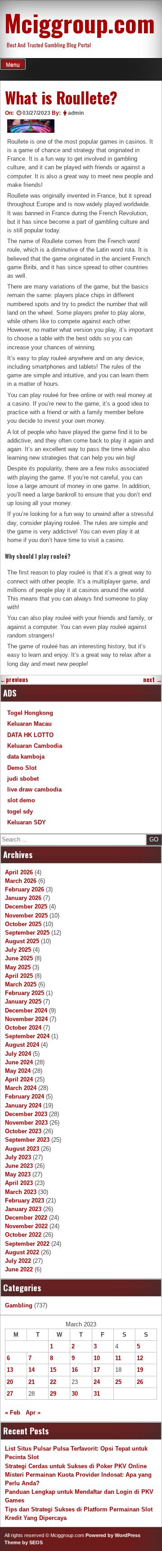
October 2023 (23, 1131)
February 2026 (24, 889)
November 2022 (26, 1226)
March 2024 (20, 1088)
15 (53, 1369)
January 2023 (23, 1209)
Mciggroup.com (79, 22)
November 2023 (26, 1122)
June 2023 (19, 1165)
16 (75, 1369)
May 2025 (18, 967)
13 (10, 1369)
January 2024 (23, 1105)
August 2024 (22, 1044)
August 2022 (22, 1252)
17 (97, 1369)
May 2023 (18, 1174)
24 (97, 1382)
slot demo (21, 800)
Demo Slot (21, 767)
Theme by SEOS (23, 1542)
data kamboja (26, 756)
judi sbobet (23, 778)
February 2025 (24, 993)
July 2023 (18, 1157)
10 (97, 1358)
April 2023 (19, 1183)
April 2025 (19, 975)
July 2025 (18, 949)
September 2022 (27, 1243)
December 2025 (26, 906)
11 (118, 1358)
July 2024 (18, 1053)
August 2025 (22, 941)
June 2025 (19, 958)
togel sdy (20, 811)
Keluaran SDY (26, 822)
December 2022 (26, 1217)
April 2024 (19, 1079)
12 (140, 1358)
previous (14, 679)
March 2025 (20, 984)
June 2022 (19, 1269)
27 (10, 1393)
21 (31, 1382)
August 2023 (22, 1148)
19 (140, 1369)
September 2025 (27, 932)
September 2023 (27, 1139)
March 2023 (20, 1192)
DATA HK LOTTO (30, 735)
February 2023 (24, 1200)
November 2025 (26, 915)
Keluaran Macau (29, 723)
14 (31, 1369)
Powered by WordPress (113, 1535)
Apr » (33, 1412)
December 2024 (26, 1010)
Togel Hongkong (30, 713)
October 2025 (23, 924)
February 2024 (24, 1096)
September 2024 (27, 1036)
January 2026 (23, 898)
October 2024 (23, 1027)
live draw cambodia (34, 789)
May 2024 (18, 1070)
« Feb (12, 1412)
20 (10, 1382)
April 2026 (19, 872)
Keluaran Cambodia (34, 745)
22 (53, 1382)
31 (97, 1393)
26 (140, 1382)
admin (76, 113)
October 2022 (23, 1234)
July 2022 (18, 1260)
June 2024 (19, 1062)
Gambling (18, 1305)
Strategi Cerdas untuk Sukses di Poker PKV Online (76, 1466)
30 (75, 1393)
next (152, 679)
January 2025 (23, 1001)
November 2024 (26, 1019)
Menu (13, 65)
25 (118, 1382)
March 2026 (20, 880)
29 (53, 1393)
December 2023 (26, 1114)
